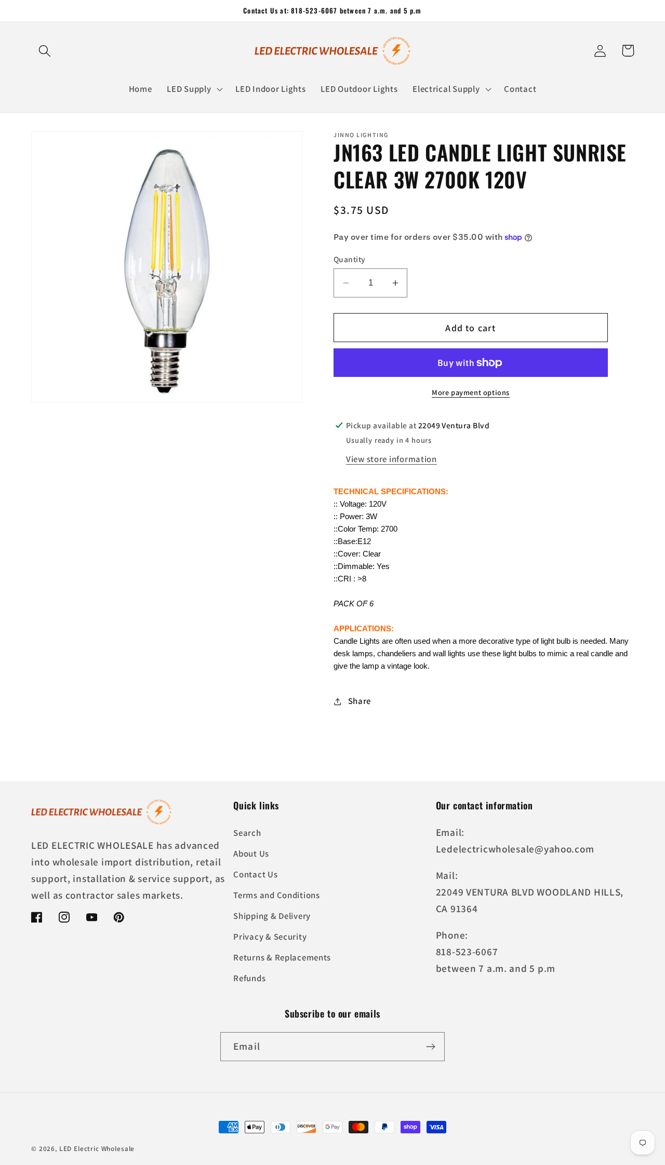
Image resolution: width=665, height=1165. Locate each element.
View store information (391, 459)
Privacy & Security (270, 936)
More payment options (471, 392)
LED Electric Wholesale (97, 1148)
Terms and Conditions (276, 895)
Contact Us (255, 874)
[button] (45, 50)
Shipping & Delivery (272, 916)
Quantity (350, 259)
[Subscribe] (430, 1046)
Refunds (249, 978)
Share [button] (359, 701)
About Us (251, 853)
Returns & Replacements (282, 957)
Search (247, 832)
